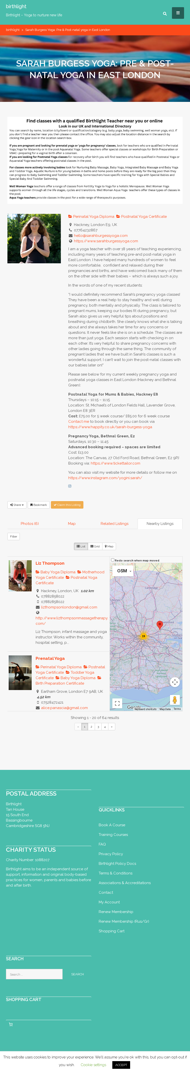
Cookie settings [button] (93, 1065)
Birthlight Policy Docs (117, 863)
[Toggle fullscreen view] (117, 703)
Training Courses (113, 834)
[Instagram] (69, 486)
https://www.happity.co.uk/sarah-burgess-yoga (110, 427)
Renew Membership (116, 912)
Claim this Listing (69, 505)
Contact (106, 892)
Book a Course (112, 825)
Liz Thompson (50, 563)
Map (72, 523)
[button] (160, 625)
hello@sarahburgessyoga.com (101, 235)
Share (17, 505)
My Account (109, 902)
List (82, 546)
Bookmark (40, 505)
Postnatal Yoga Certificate (143, 216)
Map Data (165, 709)
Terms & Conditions (115, 873)
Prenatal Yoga (50, 658)
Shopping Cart (111, 931)
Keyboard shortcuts (146, 709)
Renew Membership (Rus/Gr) (124, 921)
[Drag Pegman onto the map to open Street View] (175, 700)
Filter (13, 536)
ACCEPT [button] (121, 1065)
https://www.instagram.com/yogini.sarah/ (105, 478)
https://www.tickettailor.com (115, 463)
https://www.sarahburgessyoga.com (106, 241)
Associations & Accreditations (125, 883)
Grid (96, 546)
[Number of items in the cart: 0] (10, 1024)
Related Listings (114, 523)
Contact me (78, 421)
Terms (177, 709)
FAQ (102, 844)
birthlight (16, 6)
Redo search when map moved (137, 560)
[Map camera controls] (175, 682)
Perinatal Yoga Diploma (93, 216)
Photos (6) (30, 523)
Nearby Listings (160, 523)
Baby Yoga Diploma (57, 572)
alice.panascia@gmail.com (64, 708)
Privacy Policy (111, 854)
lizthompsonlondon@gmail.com (69, 607)
